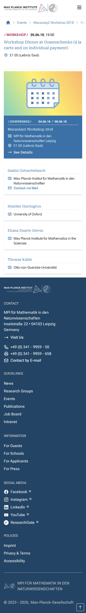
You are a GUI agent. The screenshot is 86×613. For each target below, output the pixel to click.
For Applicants (16, 461)
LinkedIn (18, 507)
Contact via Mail (26, 188)
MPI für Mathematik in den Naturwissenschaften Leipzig (35, 138)
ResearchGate (23, 522)
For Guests (13, 445)
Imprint (10, 545)
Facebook (19, 491)
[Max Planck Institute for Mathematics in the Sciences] (8, 22)
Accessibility (14, 561)
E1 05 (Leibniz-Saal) (28, 145)
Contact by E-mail (26, 360)
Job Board (12, 414)
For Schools (14, 453)
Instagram (20, 499)
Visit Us (17, 337)
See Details (23, 152)
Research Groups (18, 391)
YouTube (18, 515)
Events (9, 398)
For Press (12, 468)
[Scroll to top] (80, 607)
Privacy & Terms (17, 553)
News (8, 383)
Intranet (10, 421)
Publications (14, 406)
